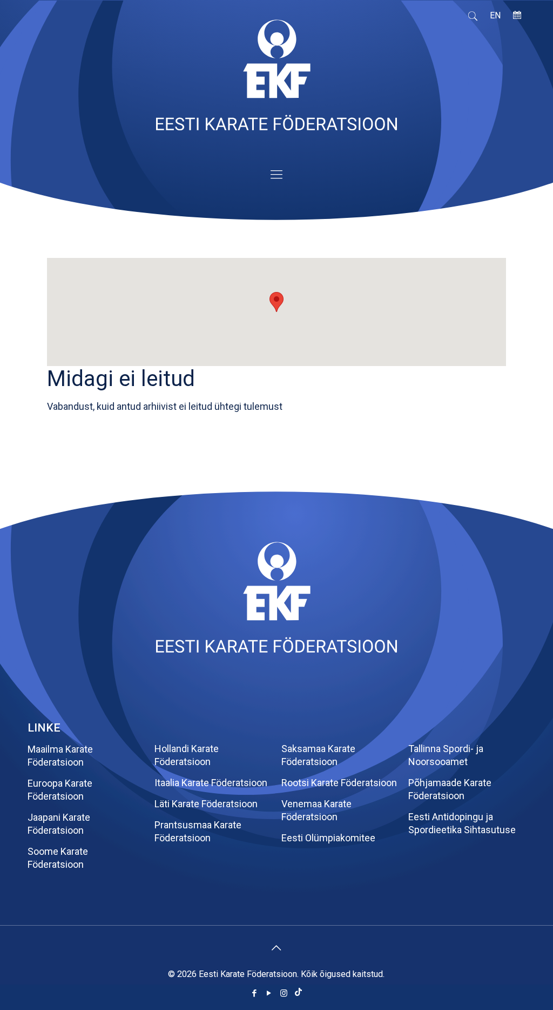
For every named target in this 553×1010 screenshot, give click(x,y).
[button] (276, 302)
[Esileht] (276, 649)
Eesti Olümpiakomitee (328, 837)
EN (495, 15)
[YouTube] (269, 993)
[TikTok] (298, 993)
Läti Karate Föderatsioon (206, 803)
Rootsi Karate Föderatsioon (339, 782)
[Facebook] (254, 993)
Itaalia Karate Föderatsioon (210, 782)
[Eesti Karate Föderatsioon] (276, 80)
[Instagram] (283, 993)
